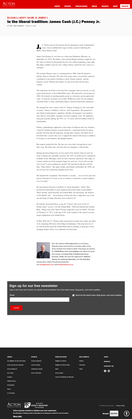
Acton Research (12, 369)
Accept (106, 413)
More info (17, 416)
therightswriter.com (46, 264)
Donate (125, 6)
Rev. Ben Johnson (17, 26)
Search (105, 6)
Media (94, 6)
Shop (115, 6)
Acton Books (59, 373)
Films (80, 369)
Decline (114, 413)
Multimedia (84, 357)
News (9, 389)
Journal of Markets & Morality (64, 377)
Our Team (10, 373)
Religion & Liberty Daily (62, 365)
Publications (81, 6)
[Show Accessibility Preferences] (126, 413)
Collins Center (11, 381)
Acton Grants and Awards (15, 365)
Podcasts (82, 365)
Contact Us (109, 366)
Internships (10, 385)
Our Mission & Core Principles (16, 361)
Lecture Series (35, 365)
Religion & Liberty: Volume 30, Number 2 (27, 18)
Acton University (36, 373)
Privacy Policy (120, 406)
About (57, 6)
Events (67, 6)
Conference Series (36, 369)
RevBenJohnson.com (65, 264)
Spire (56, 369)
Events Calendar (36, 361)
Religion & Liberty (60, 361)
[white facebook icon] (105, 371)
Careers (9, 377)
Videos (81, 361)
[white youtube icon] (109, 371)
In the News (11, 393)
